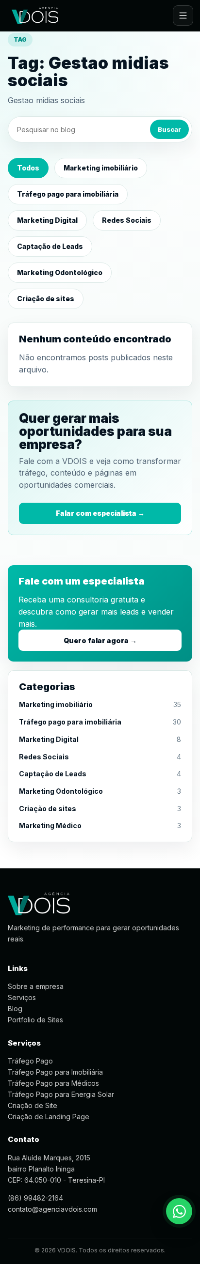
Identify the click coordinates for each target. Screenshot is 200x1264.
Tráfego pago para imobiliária (67, 194)
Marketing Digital (47, 220)
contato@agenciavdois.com (52, 1209)
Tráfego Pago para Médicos (53, 1083)
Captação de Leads (50, 246)
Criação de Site (32, 1105)
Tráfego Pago (30, 1061)
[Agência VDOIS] (35, 15)
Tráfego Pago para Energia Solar (61, 1094)
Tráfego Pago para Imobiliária (55, 1072)
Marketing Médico (50, 825)
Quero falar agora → (100, 640)
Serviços (22, 997)
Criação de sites (45, 298)
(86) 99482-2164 (35, 1198)
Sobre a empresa (36, 986)
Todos (28, 168)
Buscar (169, 129)
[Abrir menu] (183, 15)
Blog (15, 1008)
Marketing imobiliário (101, 168)
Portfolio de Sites (35, 1020)
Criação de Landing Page (48, 1116)
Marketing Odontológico (59, 272)
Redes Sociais (126, 220)
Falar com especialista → (100, 513)
